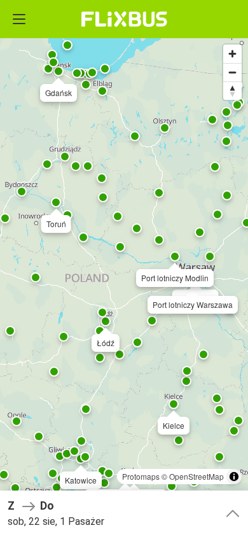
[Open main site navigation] (19, 19)
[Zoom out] (232, 72)
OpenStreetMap (196, 476)
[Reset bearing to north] (232, 90)
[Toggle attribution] (234, 476)
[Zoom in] (232, 54)
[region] (124, 268)
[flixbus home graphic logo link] (124, 19)
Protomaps (141, 476)
